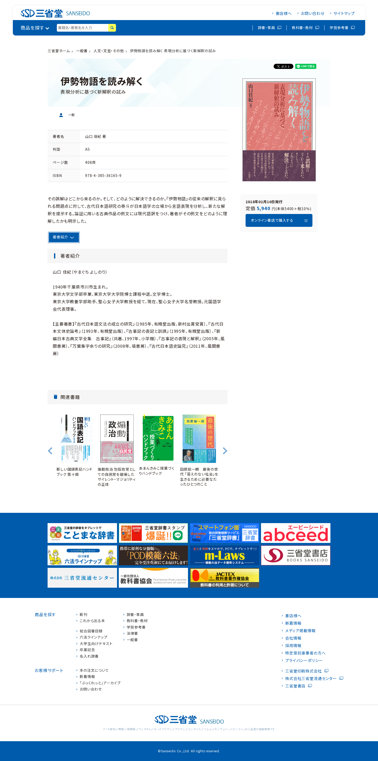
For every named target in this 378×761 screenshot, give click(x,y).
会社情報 (293, 638)
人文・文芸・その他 (109, 50)
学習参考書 (339, 27)
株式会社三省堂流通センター (311, 678)
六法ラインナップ (93, 637)
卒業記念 (87, 649)
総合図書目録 (91, 631)
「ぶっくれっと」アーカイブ (100, 683)
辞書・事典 (266, 27)
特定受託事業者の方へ (305, 653)
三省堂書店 (295, 685)
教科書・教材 (302, 27)
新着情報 (87, 676)
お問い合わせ (313, 13)
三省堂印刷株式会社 (303, 671)
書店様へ (284, 13)
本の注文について (94, 670)
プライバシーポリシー (304, 660)
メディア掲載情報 (300, 630)
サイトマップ (344, 13)
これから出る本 (92, 620)
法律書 (132, 633)
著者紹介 (60, 236)
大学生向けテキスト (96, 643)
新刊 (83, 614)
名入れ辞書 (89, 656)
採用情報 (293, 645)
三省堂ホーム (59, 50)
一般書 (82, 50)
